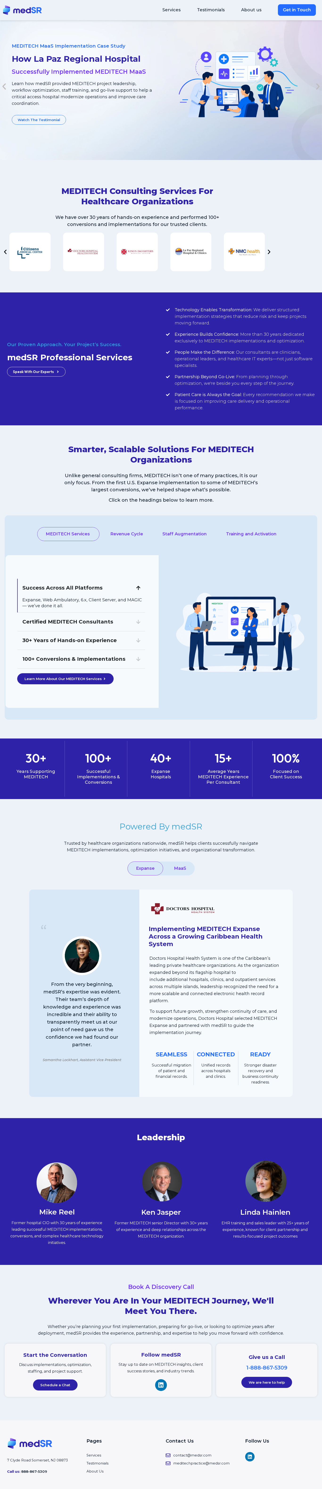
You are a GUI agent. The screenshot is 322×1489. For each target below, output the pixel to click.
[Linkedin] (161, 1385)
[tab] (68, 534)
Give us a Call (267, 1357)
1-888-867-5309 (266, 1368)
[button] (4, 86)
